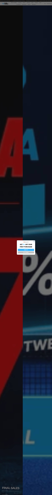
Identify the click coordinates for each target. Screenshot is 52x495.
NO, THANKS (26, 252)
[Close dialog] (34, 241)
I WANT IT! (26, 249)
